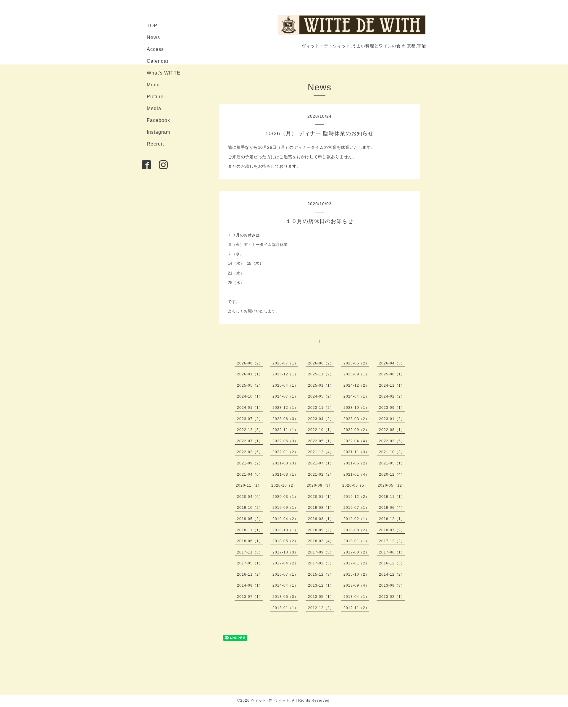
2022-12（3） (250, 430)
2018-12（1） (392, 519)
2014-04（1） (285, 585)
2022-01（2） (285, 452)
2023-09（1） (392, 408)
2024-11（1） (392, 385)
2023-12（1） (285, 408)
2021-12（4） (321, 452)
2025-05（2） (250, 385)
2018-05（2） (285, 541)
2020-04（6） (250, 497)
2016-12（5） (392, 563)
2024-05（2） (321, 396)
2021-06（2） (356, 463)
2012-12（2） (321, 608)
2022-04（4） (356, 441)
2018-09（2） (321, 530)
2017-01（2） (356, 563)
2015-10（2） (356, 574)
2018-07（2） (392, 530)
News (153, 37)
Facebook (158, 120)
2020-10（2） (284, 485)
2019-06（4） (392, 508)
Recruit (155, 143)
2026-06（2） (321, 363)
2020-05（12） (392, 485)
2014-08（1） (250, 585)
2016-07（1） (285, 574)
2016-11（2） (250, 574)
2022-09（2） (356, 430)
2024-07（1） (285, 396)
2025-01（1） (321, 385)
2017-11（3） (250, 552)
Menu (153, 84)
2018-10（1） (285, 530)
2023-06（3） (285, 419)
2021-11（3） (356, 452)
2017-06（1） (392, 552)
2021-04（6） (250, 474)
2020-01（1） (321, 497)
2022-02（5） (250, 452)
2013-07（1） (250, 597)
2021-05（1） (392, 463)
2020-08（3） (320, 485)
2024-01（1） (250, 408)
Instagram (158, 132)
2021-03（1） (285, 474)
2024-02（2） (392, 396)
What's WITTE (163, 72)
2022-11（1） (285, 430)
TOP (152, 25)
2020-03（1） (285, 497)
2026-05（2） (356, 363)
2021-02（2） (321, 474)
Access (155, 49)
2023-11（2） (321, 408)
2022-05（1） (321, 441)
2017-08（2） (356, 552)
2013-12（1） (321, 585)
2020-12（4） (392, 474)
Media (154, 108)
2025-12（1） (285, 374)
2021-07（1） (321, 463)
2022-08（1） (392, 430)
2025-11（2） (321, 374)
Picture (155, 96)
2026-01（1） (250, 374)
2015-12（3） (321, 574)
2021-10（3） (392, 452)
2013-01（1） (285, 608)
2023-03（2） (356, 419)
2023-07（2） (250, 419)
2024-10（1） (250, 396)
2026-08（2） (250, 363)
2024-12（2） (356, 385)
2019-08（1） (321, 508)
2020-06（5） (355, 485)
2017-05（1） (250, 563)
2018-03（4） (321, 541)
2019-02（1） (356, 519)
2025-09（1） (356, 374)
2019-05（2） (250, 519)
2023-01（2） (392, 419)
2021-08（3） (285, 463)
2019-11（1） (392, 497)
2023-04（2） (321, 419)
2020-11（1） (249, 485)
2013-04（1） (356, 597)
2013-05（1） (321, 597)
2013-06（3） (285, 597)
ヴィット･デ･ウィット (270, 700)
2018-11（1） (250, 530)
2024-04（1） (356, 396)
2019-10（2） (250, 508)
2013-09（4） (356, 585)
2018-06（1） (250, 541)
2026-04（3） (392, 363)
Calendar (158, 61)
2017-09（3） (321, 552)
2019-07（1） (356, 508)
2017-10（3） (285, 552)
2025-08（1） (392, 374)
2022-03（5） (392, 441)
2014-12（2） (392, 574)
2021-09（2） (250, 463)
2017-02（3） (321, 563)
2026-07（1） (285, 363)
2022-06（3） (285, 441)
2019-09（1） (285, 508)
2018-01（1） (356, 541)
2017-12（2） (392, 541)
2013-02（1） (392, 597)
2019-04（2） (285, 519)
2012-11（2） (356, 608)
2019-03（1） (321, 519)
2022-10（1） (321, 430)
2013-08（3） (392, 585)
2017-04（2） (285, 563)
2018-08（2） (356, 530)
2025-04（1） (285, 385)
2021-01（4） (356, 474)
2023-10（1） (356, 408)
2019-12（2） (356, 497)
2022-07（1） (250, 441)
